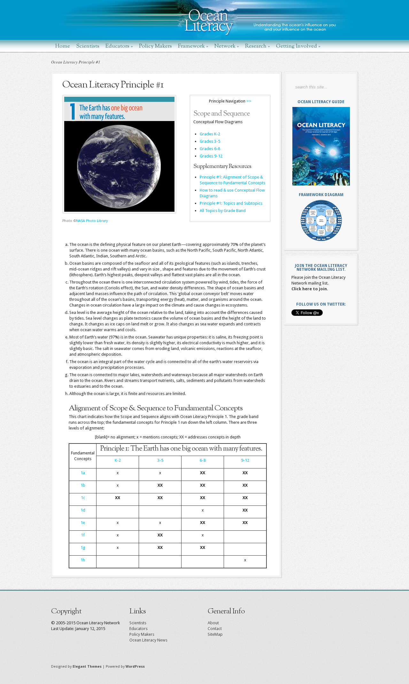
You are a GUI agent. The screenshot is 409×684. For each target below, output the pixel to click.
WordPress (135, 667)
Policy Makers (155, 45)
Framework (193, 45)
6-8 (203, 460)
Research (257, 45)
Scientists (87, 45)
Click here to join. (309, 288)
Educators (119, 45)
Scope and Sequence (221, 114)
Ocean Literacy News (148, 640)
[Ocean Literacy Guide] (321, 146)
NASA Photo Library (92, 221)
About (213, 622)
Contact (215, 628)
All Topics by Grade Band (223, 210)
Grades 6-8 (210, 148)
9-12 (245, 460)
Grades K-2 (210, 134)
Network (226, 45)
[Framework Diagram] (321, 220)
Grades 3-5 (210, 141)
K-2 (118, 460)
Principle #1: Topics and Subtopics (231, 203)
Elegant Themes (87, 667)
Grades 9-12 (211, 156)
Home (62, 45)
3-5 (160, 460)
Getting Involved (298, 45)
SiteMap (215, 634)
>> (248, 101)
